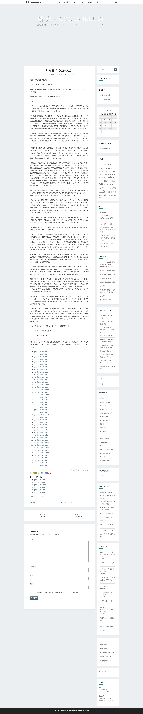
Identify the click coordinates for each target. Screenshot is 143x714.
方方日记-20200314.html (41, 455)
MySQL (101, 174)
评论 (32, 539)
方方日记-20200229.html (41, 435)
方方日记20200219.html (41, 415)
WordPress (75, 710)
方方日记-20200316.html (41, 460)
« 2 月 (100, 134)
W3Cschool (103, 431)
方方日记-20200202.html (41, 372)
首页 (60, 2)
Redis (114, 174)
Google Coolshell (105, 402)
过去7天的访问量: (105, 652)
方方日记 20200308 (40, 485)
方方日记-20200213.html (41, 400)
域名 (108, 184)
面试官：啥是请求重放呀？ (107, 270)
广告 (100, 188)
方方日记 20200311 (105, 286)
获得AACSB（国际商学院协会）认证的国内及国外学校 (107, 230)
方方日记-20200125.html (41, 352)
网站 (31, 584)
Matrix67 (102, 457)
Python (110, 174)
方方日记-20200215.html (41, 405)
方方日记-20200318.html (41, 465)
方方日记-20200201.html (41, 369)
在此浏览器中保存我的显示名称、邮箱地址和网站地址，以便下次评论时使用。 (58, 592)
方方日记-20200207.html (41, 385)
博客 (105, 184)
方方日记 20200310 (40, 487)
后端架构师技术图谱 (106, 601)
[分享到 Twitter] (46, 473)
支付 (35, 496)
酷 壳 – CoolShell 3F (34, 2)
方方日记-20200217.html (41, 410)
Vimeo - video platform (106, 449)
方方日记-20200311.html (41, 448)
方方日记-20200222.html (41, 422)
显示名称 (33, 566)
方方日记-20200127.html (41, 357)
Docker (101, 164)
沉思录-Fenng (104, 424)
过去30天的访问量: (105, 657)
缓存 (112, 192)
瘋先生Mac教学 (104, 460)
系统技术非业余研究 (106, 413)
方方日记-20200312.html (41, 450)
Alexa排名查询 (103, 671)
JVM (109, 168)
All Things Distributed (106, 409)
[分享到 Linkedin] (41, 473)
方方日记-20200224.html (41, 427)
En (71, 2)
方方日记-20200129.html (41, 362)
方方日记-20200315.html (41, 458)
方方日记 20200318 (105, 296)
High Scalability (104, 417)
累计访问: (103, 661)
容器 (112, 184)
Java (101, 168)
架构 (105, 191)
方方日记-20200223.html (41, 425)
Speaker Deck (104, 427)
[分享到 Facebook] (43, 473)
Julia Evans (103, 442)
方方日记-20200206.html (41, 382)
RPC (100, 177)
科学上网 (103, 586)
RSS (103, 2)
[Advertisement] (71, 53)
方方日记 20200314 (40, 490)
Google (113, 164)
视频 (104, 195)
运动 (113, 195)
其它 (33, 502)
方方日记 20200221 (40, 482)
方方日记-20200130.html (41, 364)
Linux (110, 171)
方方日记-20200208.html (41, 387)
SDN (102, 177)
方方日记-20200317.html (41, 463)
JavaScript (105, 168)
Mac (114, 171)
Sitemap (109, 2)
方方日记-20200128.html (41, 359)
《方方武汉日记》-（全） (107, 563)
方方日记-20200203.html (41, 374)
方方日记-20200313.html (41, 453)
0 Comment (70, 74)
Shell (105, 177)
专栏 (97, 2)
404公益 (115, 2)
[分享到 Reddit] (48, 473)
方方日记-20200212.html (41, 397)
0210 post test (104, 212)
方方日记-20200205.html (41, 379)
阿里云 (101, 197)
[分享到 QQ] (31, 473)
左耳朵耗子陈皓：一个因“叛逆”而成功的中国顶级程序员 (107, 238)
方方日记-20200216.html (41, 407)
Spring (110, 177)
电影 (109, 192)
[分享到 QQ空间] (38, 473)
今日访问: (103, 644)
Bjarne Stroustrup (105, 453)
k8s (111, 168)
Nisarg (87, 710)
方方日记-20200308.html (41, 440)
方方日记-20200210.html (41, 392)
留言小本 (76, 2)
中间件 (106, 181)
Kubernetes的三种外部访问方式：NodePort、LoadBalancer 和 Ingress (107, 264)
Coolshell (103, 406)
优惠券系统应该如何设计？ (107, 282)
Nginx (105, 174)
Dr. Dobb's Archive (105, 420)
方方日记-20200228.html (41, 432)
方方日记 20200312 (105, 278)
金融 (115, 195)
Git (109, 164)
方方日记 (41, 496)
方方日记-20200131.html (41, 367)
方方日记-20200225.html (41, 430)
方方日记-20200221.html (41, 420)
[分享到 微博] (34, 473)
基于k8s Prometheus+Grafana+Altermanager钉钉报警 (110, 609)
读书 (110, 195)
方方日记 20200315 (40, 492)
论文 (108, 195)
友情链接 (90, 2)
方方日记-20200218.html (41, 412)
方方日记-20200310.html (41, 445)
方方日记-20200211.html (41, 395)
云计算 (110, 181)
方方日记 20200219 (40, 480)
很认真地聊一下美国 (105, 300)
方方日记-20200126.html (41, 354)
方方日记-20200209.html (41, 390)
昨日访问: (103, 648)
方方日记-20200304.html (41, 437)
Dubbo (105, 164)
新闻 (114, 188)
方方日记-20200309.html (41, 443)
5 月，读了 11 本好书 (106, 224)
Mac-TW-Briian (104, 438)
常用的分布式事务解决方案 (107, 274)
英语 (101, 195)
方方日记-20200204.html (41, 377)
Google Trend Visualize (106, 435)
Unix (103, 181)
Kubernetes (103, 171)
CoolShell (61, 74)
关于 (82, 2)
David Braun (103, 446)
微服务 (104, 188)
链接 (109, 95)
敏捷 (111, 188)
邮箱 (32, 575)
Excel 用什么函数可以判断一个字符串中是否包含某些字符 (107, 554)
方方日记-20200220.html (41, 417)
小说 (115, 184)
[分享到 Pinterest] (50, 473)
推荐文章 (65, 2)
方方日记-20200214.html (41, 402)
